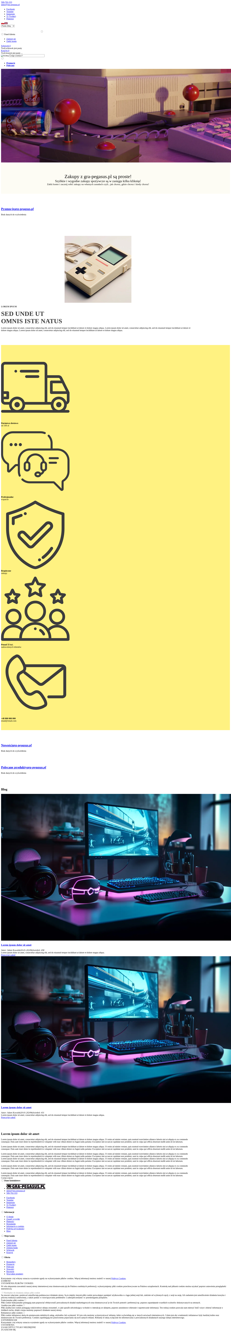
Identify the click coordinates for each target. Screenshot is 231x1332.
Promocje (10, 1264)
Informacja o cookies (15, 1226)
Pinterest (10, 19)
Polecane (10, 1267)
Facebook (10, 9)
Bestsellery (11, 1262)
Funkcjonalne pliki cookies (12, 1300)
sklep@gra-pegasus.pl (10, 4)
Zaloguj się (11, 39)
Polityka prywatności (15, 1229)
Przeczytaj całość (8, 955)
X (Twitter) (11, 16)
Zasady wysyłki (13, 1219)
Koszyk (9, 1252)
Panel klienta (11, 1240)
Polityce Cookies (118, 1278)
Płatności (10, 1221)
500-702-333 (6, 2)
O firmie (10, 1217)
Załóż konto (11, 41)
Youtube (10, 11)
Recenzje (10, 1271)
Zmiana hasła (12, 1248)
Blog (8, 1231)
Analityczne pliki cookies (11, 1305)
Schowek (10, 1250)
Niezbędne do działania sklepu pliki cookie (22, 1293)
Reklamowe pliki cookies (11, 1313)
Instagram (10, 14)
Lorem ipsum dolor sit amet (16, 945)
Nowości (10, 1269)
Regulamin (11, 1224)
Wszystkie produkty (14, 1274)
